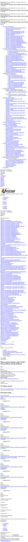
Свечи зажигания (9, 166)
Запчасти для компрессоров (9, 122)
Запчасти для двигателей (8, 97)
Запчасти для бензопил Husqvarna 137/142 (15, 31)
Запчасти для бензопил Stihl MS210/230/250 (15, 41)
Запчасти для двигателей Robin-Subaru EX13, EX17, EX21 (13, 292)
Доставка (3, 176)
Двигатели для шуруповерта (12, 145)
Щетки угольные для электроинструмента (15, 154)
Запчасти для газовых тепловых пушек (14, 160)
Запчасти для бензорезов (6, 331)
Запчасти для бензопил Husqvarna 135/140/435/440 (12, 222)
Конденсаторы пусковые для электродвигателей (16, 147)
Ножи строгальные (10, 148)
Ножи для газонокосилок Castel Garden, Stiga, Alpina (12, 268)
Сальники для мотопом (11, 165)
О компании (3, 175)
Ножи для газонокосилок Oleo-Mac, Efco (17, 87)
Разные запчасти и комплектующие (11, 157)
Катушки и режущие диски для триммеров (17, 51)
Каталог (2, 24)
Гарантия (3, 182)
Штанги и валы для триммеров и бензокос (17, 54)
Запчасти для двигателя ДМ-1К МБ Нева (15, 117)
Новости (2, 180)
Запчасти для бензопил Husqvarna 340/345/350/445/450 (13, 34)
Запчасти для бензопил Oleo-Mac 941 (14, 38)
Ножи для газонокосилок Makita (15, 84)
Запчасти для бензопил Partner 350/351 (14, 39)
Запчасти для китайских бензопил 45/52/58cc (16, 47)
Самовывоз (3, 375)
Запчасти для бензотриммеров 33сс (13, 58)
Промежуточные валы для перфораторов (15, 151)
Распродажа (5, 167)
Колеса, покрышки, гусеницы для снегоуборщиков (12, 306)
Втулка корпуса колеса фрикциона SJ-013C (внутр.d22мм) (13, 438)
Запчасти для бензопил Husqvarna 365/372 (15, 35)
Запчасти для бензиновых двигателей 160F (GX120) (12, 283)
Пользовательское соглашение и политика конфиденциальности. (10, 540)
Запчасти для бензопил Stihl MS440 (13, 45)
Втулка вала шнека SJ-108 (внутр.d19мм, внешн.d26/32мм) (14, 447)
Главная (5, 350)
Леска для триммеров (13, 52)
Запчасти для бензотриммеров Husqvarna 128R (16, 63)
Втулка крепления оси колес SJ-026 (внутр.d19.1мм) (12, 477)
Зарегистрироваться (5, 188)
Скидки (2, 183)
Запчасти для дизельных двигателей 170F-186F (16, 118)
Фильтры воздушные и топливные (13, 121)
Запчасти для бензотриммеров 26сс (13, 55)
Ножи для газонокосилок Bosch (15, 76)
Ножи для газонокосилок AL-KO (15, 75)
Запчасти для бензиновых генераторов (14, 89)
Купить (2, 369)
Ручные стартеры (9, 119)
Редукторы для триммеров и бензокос (16, 53)
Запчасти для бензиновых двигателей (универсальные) (13, 282)
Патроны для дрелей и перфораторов (14, 150)
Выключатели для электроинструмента (14, 144)
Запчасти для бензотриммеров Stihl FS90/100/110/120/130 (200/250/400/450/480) (15, 71)
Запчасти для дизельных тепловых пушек (15, 161)
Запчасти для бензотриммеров (10, 48)
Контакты (3, 185)
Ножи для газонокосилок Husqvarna (16, 83)
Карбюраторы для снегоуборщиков (13, 129)
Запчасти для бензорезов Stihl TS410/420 (17, 159)
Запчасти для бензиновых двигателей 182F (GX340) (12, 290)
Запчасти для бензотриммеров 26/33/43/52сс (10, 241)
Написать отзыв (4, 383)
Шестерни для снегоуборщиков (13, 140)
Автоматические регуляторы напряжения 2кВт (11, 277)
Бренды (2, 179)
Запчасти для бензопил (8, 26)
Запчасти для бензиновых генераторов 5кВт (10, 278)
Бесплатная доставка (15, 371)
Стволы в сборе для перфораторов (13, 153)
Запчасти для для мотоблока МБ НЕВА (14, 162)
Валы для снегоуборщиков (12, 125)
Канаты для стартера (10, 164)
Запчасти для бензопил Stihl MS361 (13, 44)
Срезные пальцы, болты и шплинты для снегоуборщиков (13, 310)
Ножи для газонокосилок (6, 264)
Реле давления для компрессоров (13, 123)
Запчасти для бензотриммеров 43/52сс (14, 59)
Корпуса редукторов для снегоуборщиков (15, 132)
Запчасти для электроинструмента (10, 143)
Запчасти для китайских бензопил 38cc (14, 46)
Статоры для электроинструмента (13, 152)
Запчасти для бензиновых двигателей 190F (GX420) (12, 291)
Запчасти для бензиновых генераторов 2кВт (10, 276)
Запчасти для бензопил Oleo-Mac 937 (14, 37)
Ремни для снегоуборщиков (12, 133)
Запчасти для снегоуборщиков (10, 124)
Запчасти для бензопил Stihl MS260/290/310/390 (16, 42)
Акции (2, 181)
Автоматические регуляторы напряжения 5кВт (11, 279)
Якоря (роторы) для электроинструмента (15, 155)
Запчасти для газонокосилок (9, 73)
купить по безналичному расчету (11, 378)
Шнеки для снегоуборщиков (12, 141)
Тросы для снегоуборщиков (12, 137)
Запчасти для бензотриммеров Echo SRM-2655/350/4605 (13, 251)
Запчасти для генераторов (9, 88)
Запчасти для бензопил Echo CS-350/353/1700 (16, 27)
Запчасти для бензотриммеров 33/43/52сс (15, 56)
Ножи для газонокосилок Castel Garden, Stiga (13, 266)
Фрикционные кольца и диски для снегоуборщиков (12, 312)
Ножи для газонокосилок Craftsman (16, 82)
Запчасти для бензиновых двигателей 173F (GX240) (12, 286)
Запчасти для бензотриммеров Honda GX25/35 (16, 62)
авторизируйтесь (10, 388)
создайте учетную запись (21, 388)
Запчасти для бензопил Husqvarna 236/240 (15, 32)
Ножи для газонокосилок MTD (15, 86)
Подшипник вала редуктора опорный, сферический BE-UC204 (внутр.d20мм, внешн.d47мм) (13, 457)
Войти (2, 186)
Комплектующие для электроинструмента (15, 146)
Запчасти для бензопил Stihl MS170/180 (14, 40)
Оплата (2, 178)
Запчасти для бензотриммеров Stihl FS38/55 (15, 69)
